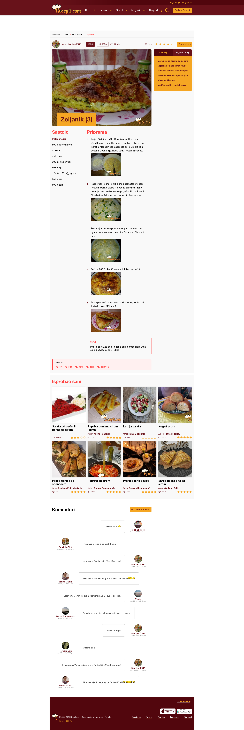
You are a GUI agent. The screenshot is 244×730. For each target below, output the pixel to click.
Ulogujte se (187, 3)
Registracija (175, 3)
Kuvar (88, 10)
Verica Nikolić (65, 581)
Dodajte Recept (182, 10)
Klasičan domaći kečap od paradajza (173, 70)
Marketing (99, 717)
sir (60, 367)
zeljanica (105, 367)
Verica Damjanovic (65, 616)
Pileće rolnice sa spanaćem (69, 467)
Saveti (119, 10)
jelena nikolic (138, 530)
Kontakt (108, 717)
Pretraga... (167, 10)
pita (70, 367)
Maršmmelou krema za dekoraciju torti (173, 61)
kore (81, 367)
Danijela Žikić (74, 44)
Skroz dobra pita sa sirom (175, 467)
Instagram (174, 717)
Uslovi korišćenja (87, 717)
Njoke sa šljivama (166, 80)
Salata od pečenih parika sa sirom (69, 413)
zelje (92, 367)
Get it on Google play (184, 711)
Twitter (149, 717)
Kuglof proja (175, 413)
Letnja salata (140, 413)
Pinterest (188, 717)
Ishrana (104, 10)
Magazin (136, 10)
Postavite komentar (140, 509)
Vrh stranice (183, 701)
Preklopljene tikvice (140, 467)
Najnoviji (163, 52)
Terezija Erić (65, 651)
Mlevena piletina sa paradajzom (173, 75)
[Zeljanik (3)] (118, 164)
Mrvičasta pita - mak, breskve (172, 85)
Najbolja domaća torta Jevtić (172, 65)
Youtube (161, 717)
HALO (69, 721)
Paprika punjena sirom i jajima (104, 413)
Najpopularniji (182, 52)
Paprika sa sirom (104, 467)
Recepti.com (66, 9)
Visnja (138, 599)
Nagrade (154, 10)
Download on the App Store (168, 711)
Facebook (136, 717)
